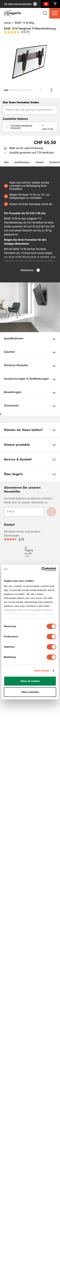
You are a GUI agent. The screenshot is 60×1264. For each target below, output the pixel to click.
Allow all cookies (30, 681)
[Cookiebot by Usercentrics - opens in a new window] (42, 569)
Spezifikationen (22, 162)
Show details (41, 670)
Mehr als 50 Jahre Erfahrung (26, 148)
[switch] (51, 636)
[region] (30, 59)
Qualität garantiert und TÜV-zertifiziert (31, 152)
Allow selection (30, 692)
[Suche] (46, 4)
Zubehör (39, 162)
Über (6, 162)
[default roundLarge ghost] (51, 90)
